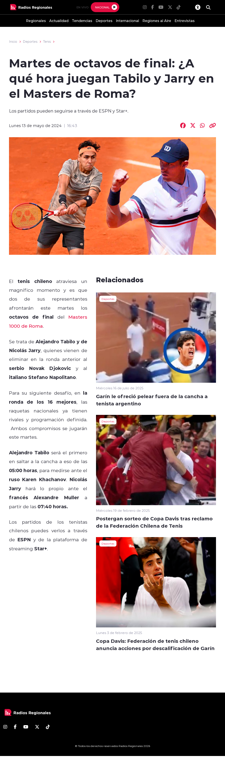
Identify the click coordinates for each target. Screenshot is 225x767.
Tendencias (82, 20)
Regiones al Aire (156, 20)
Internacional (127, 20)
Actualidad (59, 20)
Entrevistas (184, 20)
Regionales (36, 20)
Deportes (104, 20)
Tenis (47, 41)
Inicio (13, 41)
